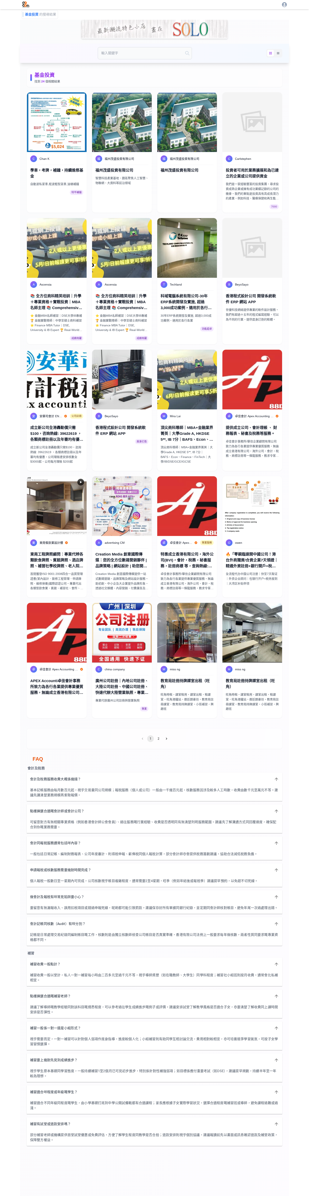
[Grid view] (270, 53)
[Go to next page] (166, 738)
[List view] (278, 53)
